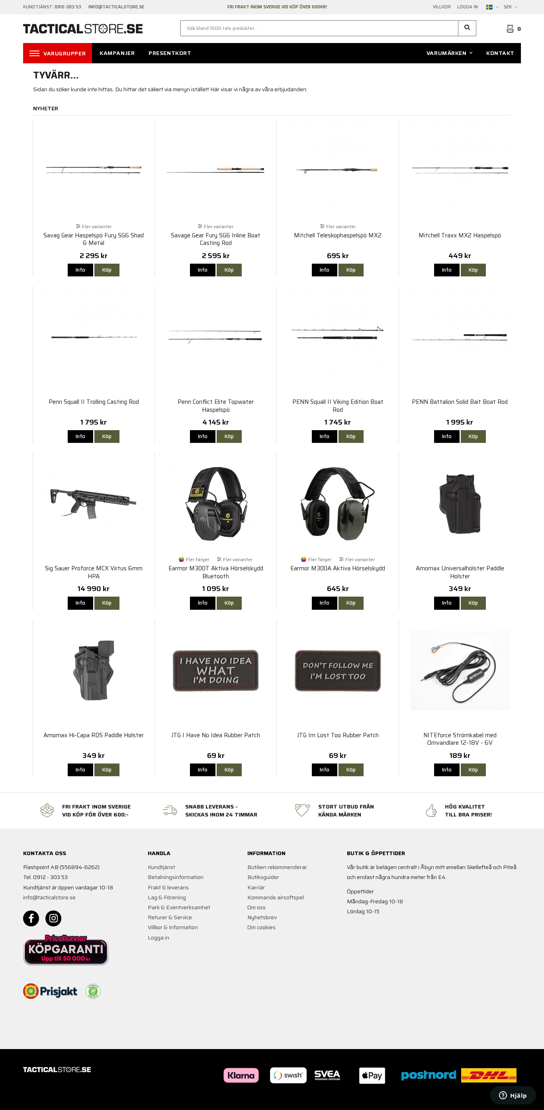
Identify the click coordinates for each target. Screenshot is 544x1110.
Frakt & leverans (168, 887)
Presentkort (170, 53)
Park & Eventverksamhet (179, 907)
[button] (467, 28)
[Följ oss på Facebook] (31, 918)
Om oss (256, 907)
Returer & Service (170, 917)
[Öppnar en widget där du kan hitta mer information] (513, 1096)
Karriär (256, 887)
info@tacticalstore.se (49, 897)
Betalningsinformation (176, 877)
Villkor (442, 7)
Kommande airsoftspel (275, 897)
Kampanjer (117, 53)
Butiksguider (263, 877)
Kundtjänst (161, 867)
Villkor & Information (173, 927)
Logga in (467, 7)
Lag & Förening (167, 897)
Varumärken (447, 53)
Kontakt (500, 53)
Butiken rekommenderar (277, 867)
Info (80, 270)
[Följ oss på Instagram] (53, 918)
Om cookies (261, 927)
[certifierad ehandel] (93, 991)
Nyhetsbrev (262, 917)
